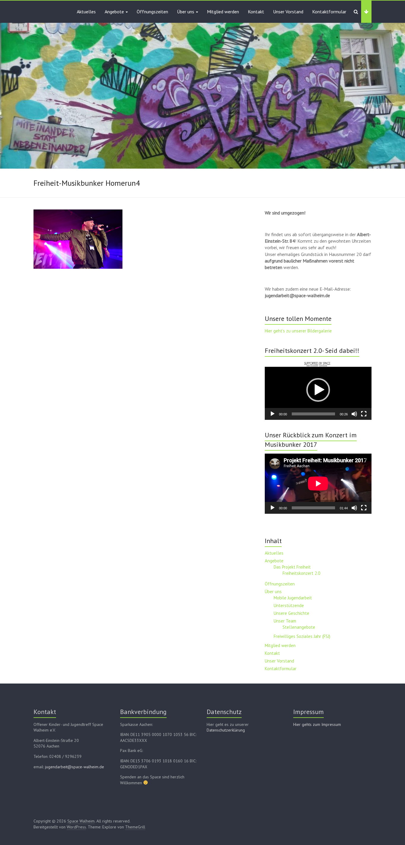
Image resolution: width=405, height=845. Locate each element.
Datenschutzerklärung (226, 730)
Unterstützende (289, 605)
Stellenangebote (299, 627)
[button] (318, 390)
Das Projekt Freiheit (292, 567)
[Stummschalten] (354, 414)
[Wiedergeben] (272, 414)
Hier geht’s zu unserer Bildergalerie (298, 331)
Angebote (114, 12)
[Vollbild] (364, 414)
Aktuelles (86, 12)
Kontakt (256, 12)
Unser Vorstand (288, 12)
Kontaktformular (329, 12)
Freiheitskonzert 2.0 (301, 573)
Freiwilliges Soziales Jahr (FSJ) (302, 636)
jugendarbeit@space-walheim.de (74, 766)
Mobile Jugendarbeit (293, 598)
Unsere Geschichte (291, 613)
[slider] (313, 413)
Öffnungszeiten (152, 12)
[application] (318, 390)
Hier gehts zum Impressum (317, 724)
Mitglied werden (223, 12)
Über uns (185, 12)
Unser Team (285, 621)
